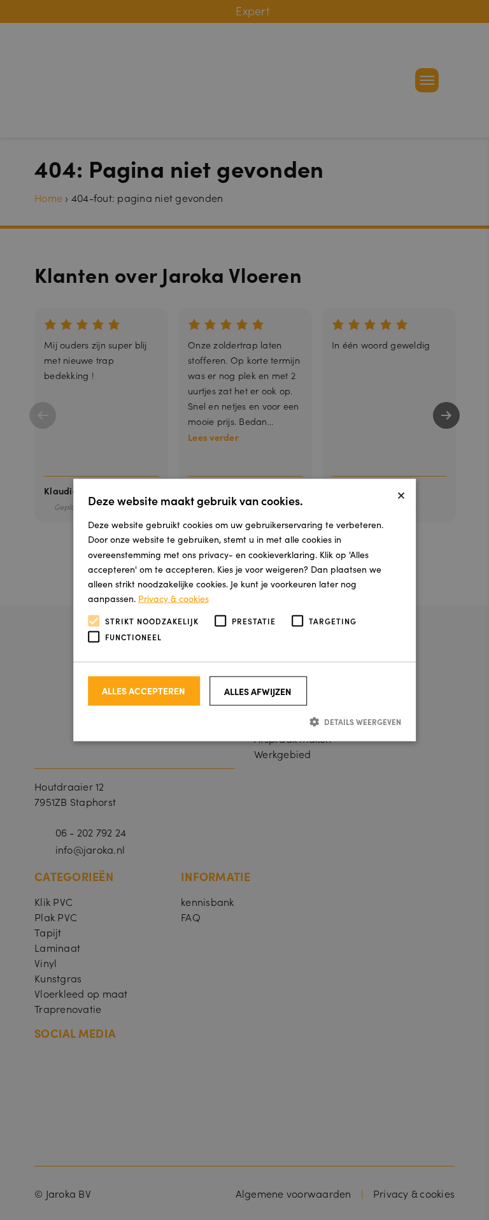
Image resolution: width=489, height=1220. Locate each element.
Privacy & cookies (173, 597)
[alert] (244, 610)
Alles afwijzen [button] (258, 690)
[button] (245, 721)
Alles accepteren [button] (143, 690)
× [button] (401, 493)
